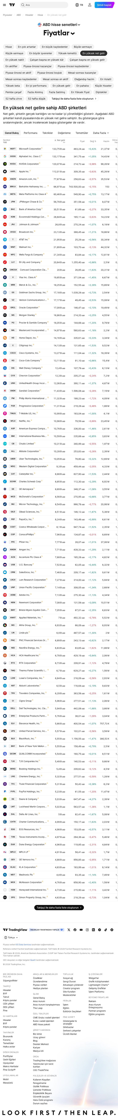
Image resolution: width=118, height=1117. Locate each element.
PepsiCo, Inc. (25, 519)
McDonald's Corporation (31, 496)
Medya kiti (38, 1051)
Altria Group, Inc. (27, 625)
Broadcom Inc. (26, 232)
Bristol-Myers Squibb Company (33, 610)
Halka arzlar (9, 1046)
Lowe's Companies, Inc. (31, 678)
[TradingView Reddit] (112, 930)
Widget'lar (94, 978)
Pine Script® (9, 1069)
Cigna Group (25, 700)
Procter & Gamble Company (33, 322)
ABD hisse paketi (41, 1024)
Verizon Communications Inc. (33, 300)
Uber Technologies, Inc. (31, 458)
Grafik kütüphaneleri (99, 981)
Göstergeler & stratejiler (70, 1022)
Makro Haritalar (10, 1066)
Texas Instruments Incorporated (33, 837)
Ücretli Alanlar (70, 1034)
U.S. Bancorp (25, 564)
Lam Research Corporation (32, 579)
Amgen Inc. (24, 549)
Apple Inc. (24, 171)
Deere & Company (28, 799)
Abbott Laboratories (29, 685)
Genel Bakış (39, 997)
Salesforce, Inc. (27, 572)
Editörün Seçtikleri (72, 1011)
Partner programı (97, 1010)
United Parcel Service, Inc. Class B (33, 731)
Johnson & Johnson (29, 224)
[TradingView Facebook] (75, 930)
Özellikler (37, 978)
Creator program (71, 988)
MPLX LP (23, 852)
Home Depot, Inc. (28, 337)
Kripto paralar (10, 1000)
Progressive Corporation (31, 405)
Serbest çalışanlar (72, 1030)
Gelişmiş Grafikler (97, 988)
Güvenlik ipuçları (41, 1096)
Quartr (33, 960)
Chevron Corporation (29, 375)
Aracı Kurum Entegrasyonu (95, 1006)
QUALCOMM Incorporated (32, 753)
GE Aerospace (26, 489)
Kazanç (7, 1039)
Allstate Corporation (29, 451)
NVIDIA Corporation (29, 164)
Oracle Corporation (28, 307)
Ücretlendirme (40, 981)
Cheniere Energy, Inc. (30, 776)
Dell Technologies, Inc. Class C (33, 708)
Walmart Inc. (25, 247)
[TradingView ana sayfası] (12, 5)
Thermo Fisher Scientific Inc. (33, 670)
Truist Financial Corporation (32, 784)
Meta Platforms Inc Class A (32, 194)
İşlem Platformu (96, 991)
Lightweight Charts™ (99, 985)
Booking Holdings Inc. (30, 768)
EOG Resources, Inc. (29, 829)
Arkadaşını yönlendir (73, 985)
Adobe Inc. (24, 595)
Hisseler (7, 990)
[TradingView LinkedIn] (93, 930)
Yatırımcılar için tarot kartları (43, 1065)
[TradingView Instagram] (87, 930)
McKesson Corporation (30, 882)
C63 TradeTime (41, 1070)
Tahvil (6, 997)
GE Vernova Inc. (27, 859)
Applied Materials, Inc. (30, 617)
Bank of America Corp (30, 209)
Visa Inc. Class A (27, 277)
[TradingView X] (69, 930)
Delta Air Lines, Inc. (28, 814)
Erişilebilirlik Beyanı (42, 1093)
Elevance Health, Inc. (29, 723)
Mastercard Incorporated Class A (33, 330)
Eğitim (66, 1008)
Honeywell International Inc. (33, 889)
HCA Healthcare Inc (29, 655)
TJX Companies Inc (28, 761)
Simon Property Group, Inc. (32, 897)
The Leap (38, 1008)
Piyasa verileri (40, 985)
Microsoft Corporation (30, 148)
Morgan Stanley (27, 315)
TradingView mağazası (44, 1060)
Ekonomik (8, 1036)
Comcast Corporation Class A (33, 269)
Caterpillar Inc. (26, 474)
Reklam (92, 1001)
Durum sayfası (40, 1103)
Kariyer (36, 1047)
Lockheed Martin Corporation (33, 806)
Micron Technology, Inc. (31, 504)
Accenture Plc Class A (30, 557)
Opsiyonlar (8, 1063)
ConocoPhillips (26, 534)
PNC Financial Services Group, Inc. (33, 640)
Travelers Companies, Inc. (32, 693)
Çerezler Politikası (42, 1089)
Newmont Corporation (30, 602)
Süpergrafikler (10, 980)
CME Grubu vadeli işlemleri (46, 1017)
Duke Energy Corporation (31, 844)
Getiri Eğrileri (9, 1059)
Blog (35, 1040)
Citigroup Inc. (26, 345)
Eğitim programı (96, 1014)
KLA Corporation (27, 867)
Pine (5, 1010)
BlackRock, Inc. (27, 738)
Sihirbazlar (68, 1027)
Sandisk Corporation (29, 390)
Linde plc (23, 632)
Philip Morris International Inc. (33, 398)
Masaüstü (8, 1082)
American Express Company (33, 428)
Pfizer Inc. (24, 542)
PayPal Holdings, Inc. (29, 791)
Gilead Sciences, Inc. (29, 511)
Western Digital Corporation (33, 466)
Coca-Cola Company (29, 360)
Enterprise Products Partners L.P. (33, 716)
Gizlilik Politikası (41, 1086)
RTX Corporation (27, 663)
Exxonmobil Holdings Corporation (33, 216)
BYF (5, 993)
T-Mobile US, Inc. (27, 413)
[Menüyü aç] (4, 5)
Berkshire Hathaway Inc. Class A (33, 186)
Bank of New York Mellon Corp (33, 746)
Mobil (5, 1079)
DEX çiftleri (8, 1007)
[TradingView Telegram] (99, 930)
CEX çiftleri (8, 1003)
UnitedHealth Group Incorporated (33, 383)
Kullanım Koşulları (41, 1079)
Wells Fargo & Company (31, 254)
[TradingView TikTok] (106, 930)
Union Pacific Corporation (32, 587)
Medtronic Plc (26, 874)
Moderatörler (69, 995)
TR (81, 4)
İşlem (65, 1004)
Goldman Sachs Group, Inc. (32, 292)
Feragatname (39, 1083)
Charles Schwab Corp (30, 481)
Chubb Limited (26, 443)
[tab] (8, 46)
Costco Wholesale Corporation (33, 526)
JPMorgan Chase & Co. (30, 201)
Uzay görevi (39, 1037)
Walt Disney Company (30, 368)
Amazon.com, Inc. (28, 179)
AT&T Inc (23, 239)
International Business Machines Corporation (33, 436)
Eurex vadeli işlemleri (43, 1021)
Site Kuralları (69, 991)
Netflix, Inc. (25, 421)
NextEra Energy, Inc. (29, 647)
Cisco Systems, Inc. (29, 353)
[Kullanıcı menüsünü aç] (90, 5)
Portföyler (8, 1056)
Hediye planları (40, 988)
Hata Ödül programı (43, 1100)
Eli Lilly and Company (29, 262)
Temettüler (8, 1043)
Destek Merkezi (41, 1044)
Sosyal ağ (68, 978)
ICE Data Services (23, 944)
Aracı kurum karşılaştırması (46, 1004)
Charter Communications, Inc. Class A (33, 821)
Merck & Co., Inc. (27, 284)
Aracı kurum (39, 1001)
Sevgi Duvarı (69, 981)
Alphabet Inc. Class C (30, 156)
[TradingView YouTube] (81, 930)
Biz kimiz (37, 1034)
